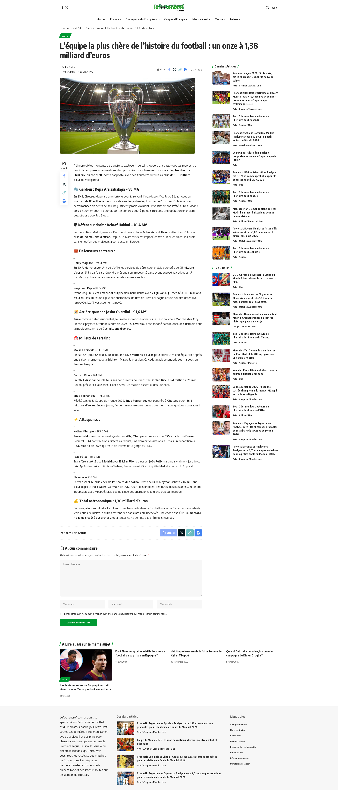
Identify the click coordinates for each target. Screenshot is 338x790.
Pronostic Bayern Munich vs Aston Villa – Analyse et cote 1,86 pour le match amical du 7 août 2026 (255, 232)
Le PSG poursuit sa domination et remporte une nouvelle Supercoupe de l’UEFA (254, 156)
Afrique (242, 125)
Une (259, 85)
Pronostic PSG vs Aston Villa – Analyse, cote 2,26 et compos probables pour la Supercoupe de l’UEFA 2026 (255, 176)
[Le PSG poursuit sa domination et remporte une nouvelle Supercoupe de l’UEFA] (221, 157)
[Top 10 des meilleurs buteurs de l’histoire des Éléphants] (221, 253)
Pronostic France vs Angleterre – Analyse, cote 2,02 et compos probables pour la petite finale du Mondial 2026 (255, 450)
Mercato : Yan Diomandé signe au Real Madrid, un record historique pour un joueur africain (254, 212)
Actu (65, 35)
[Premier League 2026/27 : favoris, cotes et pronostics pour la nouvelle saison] (221, 78)
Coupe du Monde (247, 399)
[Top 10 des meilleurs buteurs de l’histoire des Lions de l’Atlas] (221, 411)
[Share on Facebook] (169, 69)
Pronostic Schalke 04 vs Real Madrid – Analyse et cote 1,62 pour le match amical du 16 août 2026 (254, 136)
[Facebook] (62, 7)
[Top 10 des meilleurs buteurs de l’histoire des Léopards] (221, 121)
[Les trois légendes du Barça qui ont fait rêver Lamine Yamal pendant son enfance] (86, 665)
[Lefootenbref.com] (169, 8)
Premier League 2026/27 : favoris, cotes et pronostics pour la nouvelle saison (253, 77)
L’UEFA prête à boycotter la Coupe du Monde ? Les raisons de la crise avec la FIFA (255, 278)
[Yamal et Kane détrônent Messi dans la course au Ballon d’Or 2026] (221, 374)
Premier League (247, 85)
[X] (66, 7)
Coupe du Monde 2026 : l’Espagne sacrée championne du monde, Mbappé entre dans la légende (255, 390)
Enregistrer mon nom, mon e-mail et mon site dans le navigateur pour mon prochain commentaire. (115, 613)
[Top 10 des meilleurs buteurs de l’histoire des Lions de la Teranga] (221, 338)
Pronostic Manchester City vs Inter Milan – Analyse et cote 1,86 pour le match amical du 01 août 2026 (253, 298)
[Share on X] (174, 69)
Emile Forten (69, 67)
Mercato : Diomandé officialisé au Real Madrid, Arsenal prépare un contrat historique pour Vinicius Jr (255, 318)
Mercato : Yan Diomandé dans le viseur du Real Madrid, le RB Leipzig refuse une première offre (255, 354)
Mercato (252, 221)
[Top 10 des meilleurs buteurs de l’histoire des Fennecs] (221, 196)
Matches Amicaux (247, 145)
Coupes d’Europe (247, 109)
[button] (267, 8)
